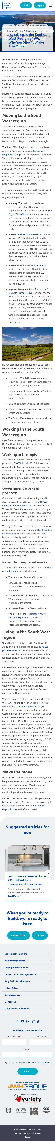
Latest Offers (11, 988)
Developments (12, 995)
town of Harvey (36, 265)
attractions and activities (24, 706)
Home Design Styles (15, 960)
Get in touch (8, 805)
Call (26, 5)
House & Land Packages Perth (20, 974)
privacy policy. (43, 1062)
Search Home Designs (16, 953)
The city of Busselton (31, 234)
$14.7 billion (20, 463)
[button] (48, 873)
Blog (22, 25)
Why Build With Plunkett (17, 981)
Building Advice (39, 25)
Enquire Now (18, 935)
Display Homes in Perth (17, 967)
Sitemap (17, 1133)
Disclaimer (28, 1133)
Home (9, 25)
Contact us (10, 1001)
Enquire (40, 5)
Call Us (40, 935)
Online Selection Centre (17, 1008)
